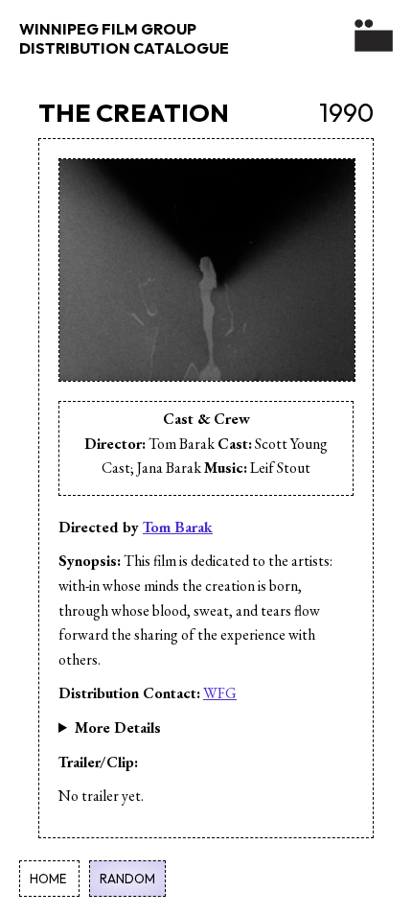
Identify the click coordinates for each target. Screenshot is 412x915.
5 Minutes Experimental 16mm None (169, 728)
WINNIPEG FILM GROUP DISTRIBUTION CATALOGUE (124, 38)
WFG (220, 693)
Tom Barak (178, 527)
